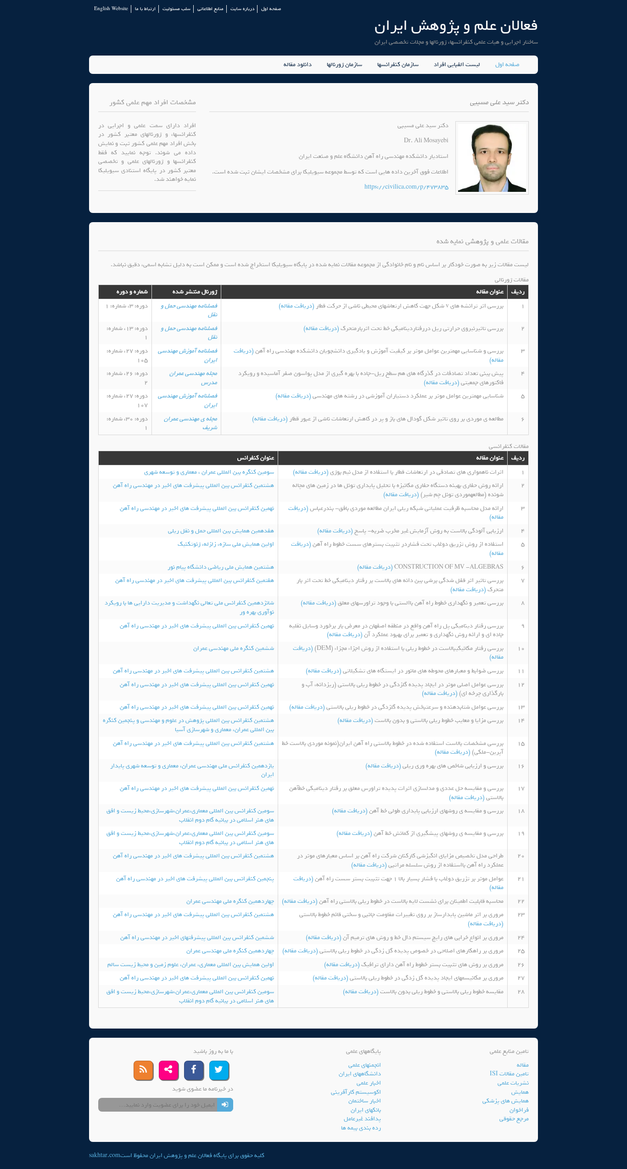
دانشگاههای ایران (360, 1074)
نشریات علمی (513, 1083)
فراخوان (519, 1110)
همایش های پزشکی (505, 1101)
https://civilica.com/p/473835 (406, 187)
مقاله (523, 1065)
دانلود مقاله (298, 64)
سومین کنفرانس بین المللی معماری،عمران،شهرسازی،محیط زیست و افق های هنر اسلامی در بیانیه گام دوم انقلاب (190, 815)
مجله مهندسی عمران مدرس (193, 378)
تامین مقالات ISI (509, 1074)
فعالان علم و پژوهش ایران (456, 25)
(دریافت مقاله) (297, 306)
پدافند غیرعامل (362, 1119)
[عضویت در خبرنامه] (225, 1105)
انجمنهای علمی (364, 1065)
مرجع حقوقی (514, 1119)
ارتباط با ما (145, 9)
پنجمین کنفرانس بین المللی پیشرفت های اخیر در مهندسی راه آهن (195, 879)
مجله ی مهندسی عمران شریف (190, 423)
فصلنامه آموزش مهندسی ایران (187, 355)
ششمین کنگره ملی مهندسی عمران (233, 648)
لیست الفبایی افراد (457, 64)
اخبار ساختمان (364, 1101)
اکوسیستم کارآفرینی (356, 1092)
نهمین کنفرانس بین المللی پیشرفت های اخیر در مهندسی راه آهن (197, 508)
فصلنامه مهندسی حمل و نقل (189, 310)
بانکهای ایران (366, 1110)
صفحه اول (271, 9)
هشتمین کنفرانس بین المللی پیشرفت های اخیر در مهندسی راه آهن (193, 485)
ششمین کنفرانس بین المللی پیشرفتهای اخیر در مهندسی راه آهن (197, 937)
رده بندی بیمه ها (361, 1128)
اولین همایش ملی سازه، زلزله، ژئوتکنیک (226, 544)
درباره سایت (242, 9)
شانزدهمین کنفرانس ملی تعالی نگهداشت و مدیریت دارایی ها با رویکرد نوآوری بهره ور (189, 607)
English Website (111, 9)
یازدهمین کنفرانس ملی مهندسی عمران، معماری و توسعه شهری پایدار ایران (192, 770)
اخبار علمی (369, 1083)
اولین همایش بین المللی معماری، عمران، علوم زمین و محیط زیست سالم (190, 964)
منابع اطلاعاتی (210, 9)
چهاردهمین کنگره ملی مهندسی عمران (230, 901)
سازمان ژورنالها (344, 64)
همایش (520, 1092)
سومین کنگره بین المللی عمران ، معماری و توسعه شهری (209, 472)
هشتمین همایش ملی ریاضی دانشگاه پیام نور (221, 567)
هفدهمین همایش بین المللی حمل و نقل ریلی (221, 531)
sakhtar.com (104, 1155)
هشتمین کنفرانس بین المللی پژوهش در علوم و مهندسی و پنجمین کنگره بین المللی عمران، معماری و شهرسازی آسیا (188, 725)
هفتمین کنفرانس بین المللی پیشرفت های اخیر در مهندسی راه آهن (194, 580)
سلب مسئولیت (176, 9)
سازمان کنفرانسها (398, 64)
